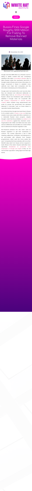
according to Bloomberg (22, 95)
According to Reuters (20, 78)
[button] (16, 12)
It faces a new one (19, 113)
